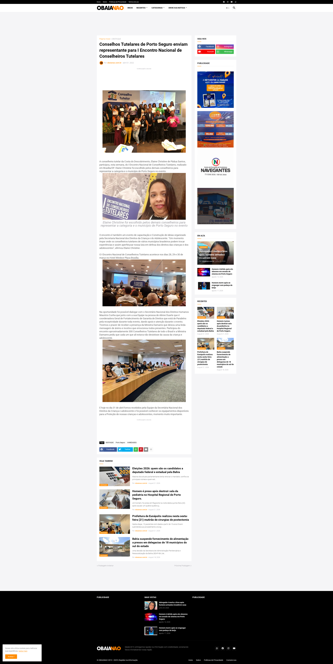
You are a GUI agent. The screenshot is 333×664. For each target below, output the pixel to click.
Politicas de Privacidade (117, 2)
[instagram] (227, 2)
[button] (228, 8)
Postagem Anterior (106, 566)
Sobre (105, 2)
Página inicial (104, 39)
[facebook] (224, 2)
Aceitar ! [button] (11, 657)
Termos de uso (134, 2)
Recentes (141, 8)
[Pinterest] (141, 449)
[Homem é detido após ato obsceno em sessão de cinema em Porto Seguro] (203, 272)
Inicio (99, 2)
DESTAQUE (116, 39)
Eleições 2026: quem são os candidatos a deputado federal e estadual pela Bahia (157, 470)
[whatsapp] (235, 2)
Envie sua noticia (177, 8)
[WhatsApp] (136, 449)
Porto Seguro (120, 442)
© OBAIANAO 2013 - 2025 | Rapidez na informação (117, 660)
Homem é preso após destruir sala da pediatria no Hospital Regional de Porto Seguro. (156, 495)
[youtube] (232, 2)
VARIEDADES (131, 442)
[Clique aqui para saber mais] (166, 579)
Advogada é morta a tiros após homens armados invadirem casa (172, 603)
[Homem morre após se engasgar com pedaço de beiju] (203, 286)
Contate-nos (231, 660)
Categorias (157, 8)
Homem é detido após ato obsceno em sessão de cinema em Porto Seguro (222, 271)
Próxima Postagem (182, 566)
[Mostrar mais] (151, 449)
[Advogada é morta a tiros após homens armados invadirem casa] (151, 605)
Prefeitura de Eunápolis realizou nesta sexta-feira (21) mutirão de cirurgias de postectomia (160, 518)
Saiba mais (22, 651)
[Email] (146, 449)
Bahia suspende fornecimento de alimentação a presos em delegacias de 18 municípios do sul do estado (160, 542)
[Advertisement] (166, 23)
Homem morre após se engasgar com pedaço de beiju (222, 285)
